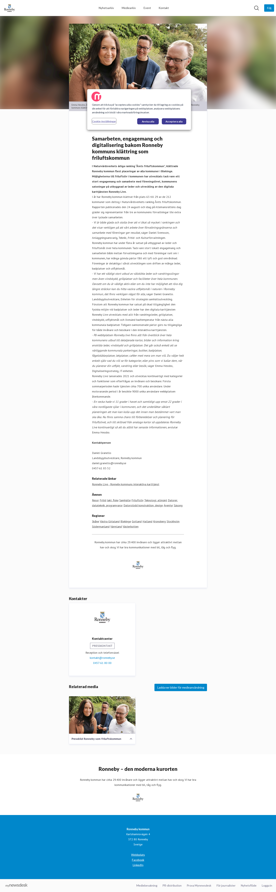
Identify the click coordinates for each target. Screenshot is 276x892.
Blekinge (125, 521)
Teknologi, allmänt (155, 500)
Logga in (267, 885)
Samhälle (125, 500)
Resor (95, 500)
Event (147, 8)
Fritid (103, 500)
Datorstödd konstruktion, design (143, 505)
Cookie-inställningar (104, 121)
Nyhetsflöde (249, 885)
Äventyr (168, 505)
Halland (147, 521)
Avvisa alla (148, 121)
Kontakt (164, 8)
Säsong (178, 505)
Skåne (95, 521)
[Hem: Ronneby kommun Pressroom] (9, 8)
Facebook (138, 860)
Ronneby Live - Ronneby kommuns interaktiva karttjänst (125, 484)
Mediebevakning (146, 885)
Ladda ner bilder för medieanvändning (180, 687)
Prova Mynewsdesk (199, 885)
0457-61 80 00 (102, 663)
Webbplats (138, 854)
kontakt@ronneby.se (102, 658)
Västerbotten (130, 526)
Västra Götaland (110, 521)
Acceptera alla (174, 121)
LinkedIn (138, 865)
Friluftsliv (137, 500)
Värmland (116, 526)
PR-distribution (172, 885)
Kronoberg (159, 521)
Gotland (137, 521)
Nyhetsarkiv (106, 8)
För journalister (226, 885)
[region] (139, 109)
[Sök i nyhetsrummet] (256, 8)
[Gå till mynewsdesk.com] (16, 885)
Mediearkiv (129, 8)
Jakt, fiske (113, 500)
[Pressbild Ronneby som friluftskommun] (102, 715)
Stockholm (173, 521)
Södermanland (101, 526)
